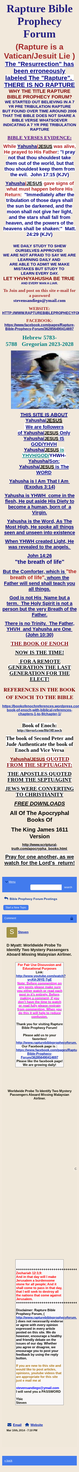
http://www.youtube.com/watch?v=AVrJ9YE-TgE (41, 977)
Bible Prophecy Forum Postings (33, 899)
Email (17, 1425)
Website (37, 1425)
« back (8, 1460)
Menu (12, 881)
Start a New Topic (15, 907)
